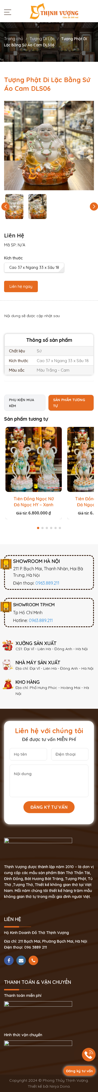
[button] (94, 206)
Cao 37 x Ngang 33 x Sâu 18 (34, 267)
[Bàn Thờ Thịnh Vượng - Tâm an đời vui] (53, 10)
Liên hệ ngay (21, 286)
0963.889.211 (47, 583)
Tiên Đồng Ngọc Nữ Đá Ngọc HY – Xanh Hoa (34, 504)
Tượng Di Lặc (42, 38)
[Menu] (9, 12)
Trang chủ (13, 38)
